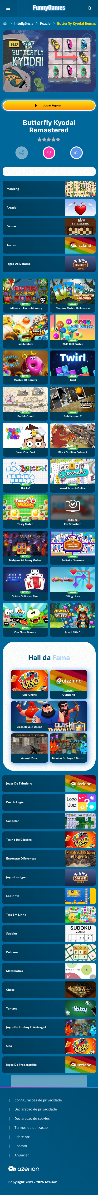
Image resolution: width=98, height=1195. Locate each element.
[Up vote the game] (76, 152)
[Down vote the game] (49, 152)
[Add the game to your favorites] (87, 38)
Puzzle (45, 23)
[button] (89, 8)
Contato (21, 1146)
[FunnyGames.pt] (5, 23)
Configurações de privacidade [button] (38, 1100)
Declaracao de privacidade (36, 1109)
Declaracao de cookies (32, 1118)
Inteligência (23, 23)
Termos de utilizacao (31, 1127)
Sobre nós (22, 1137)
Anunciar (22, 1155)
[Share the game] (21, 152)
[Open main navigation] (8, 8)
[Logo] (49, 8)
